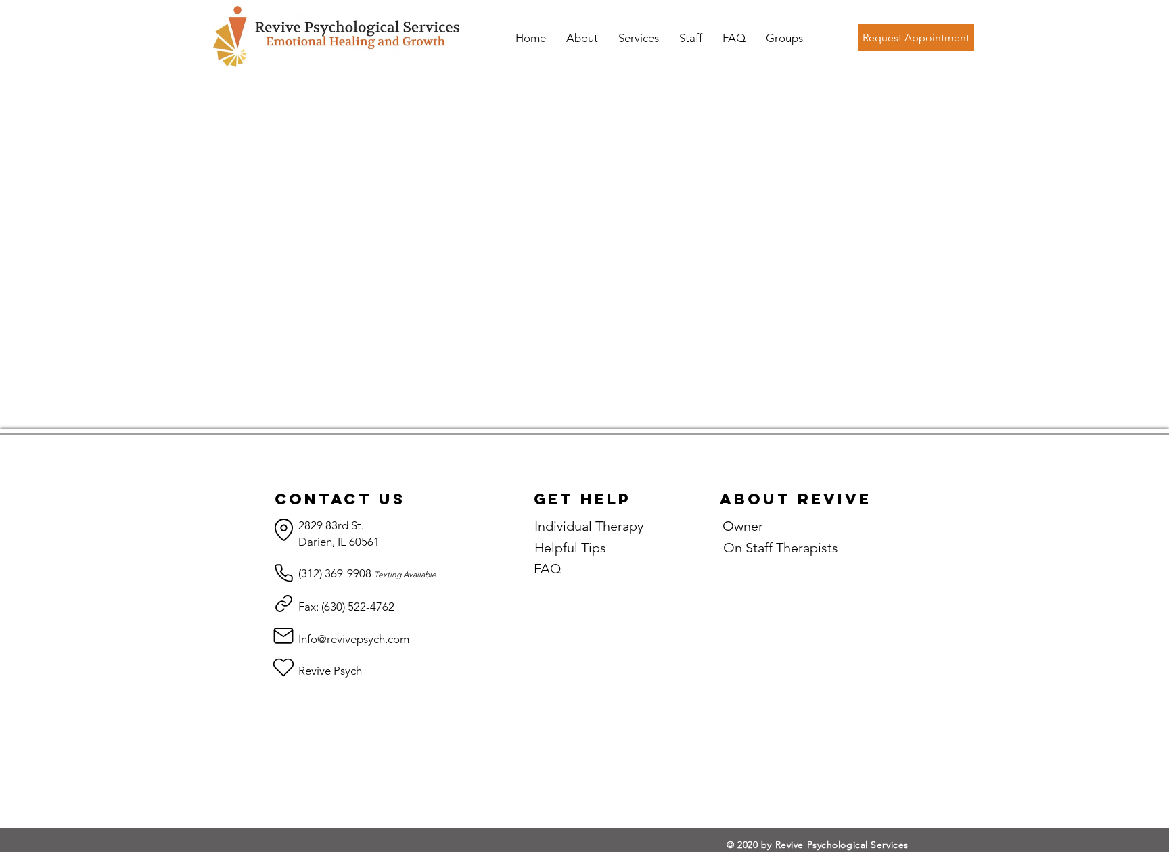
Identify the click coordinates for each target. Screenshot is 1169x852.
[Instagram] (283, 667)
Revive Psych (330, 671)
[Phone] (283, 573)
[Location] (283, 530)
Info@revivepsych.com (353, 639)
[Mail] (283, 635)
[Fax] (283, 603)
